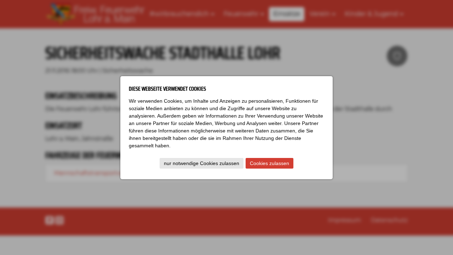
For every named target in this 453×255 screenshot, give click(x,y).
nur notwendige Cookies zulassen (201, 163)
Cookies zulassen (269, 163)
